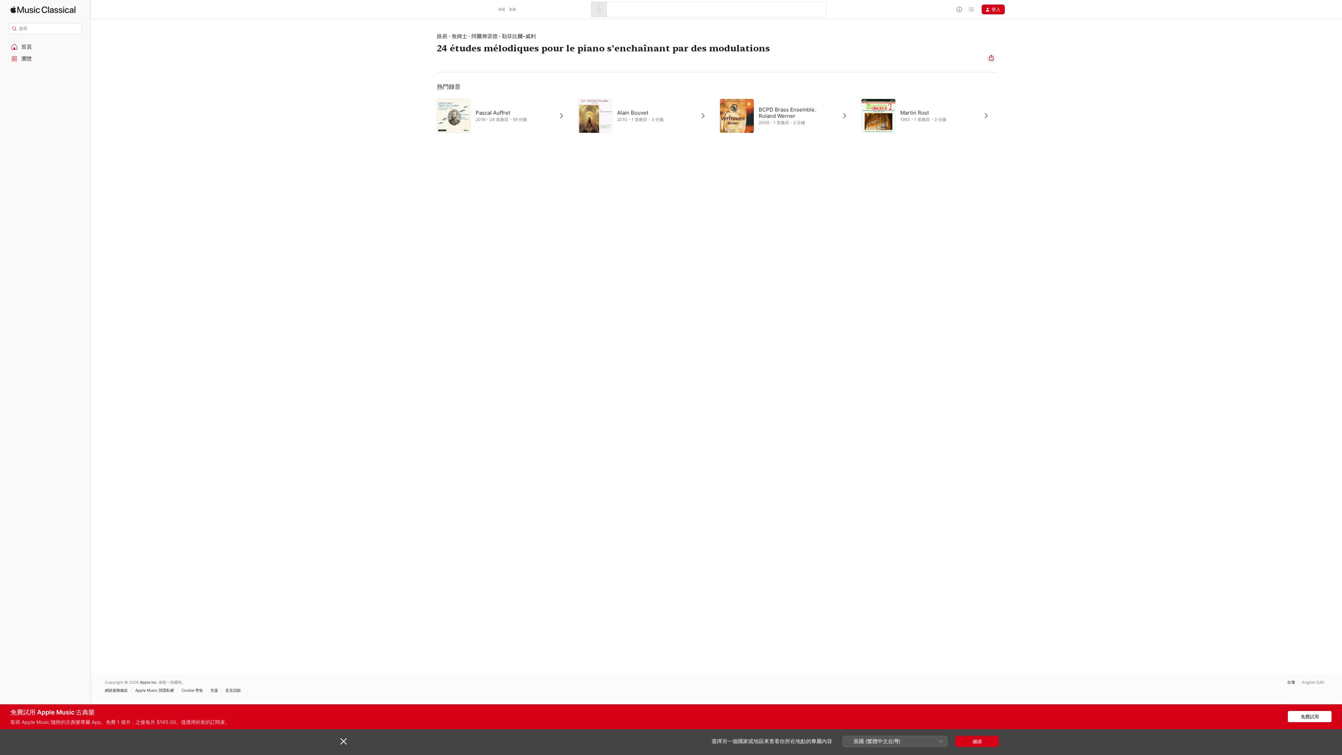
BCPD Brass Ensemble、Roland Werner (789, 112)
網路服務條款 (116, 690)
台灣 (1291, 682)
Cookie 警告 (192, 690)
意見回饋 (233, 690)
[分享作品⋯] (991, 59)
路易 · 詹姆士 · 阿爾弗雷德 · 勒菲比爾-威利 (486, 36)
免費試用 (1310, 716)
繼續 (977, 741)
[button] (45, 47)
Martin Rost (914, 112)
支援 (214, 690)
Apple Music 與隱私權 (154, 690)
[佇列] (971, 9)
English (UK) (1313, 682)
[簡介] (959, 9)
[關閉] (343, 741)
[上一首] (501, 9)
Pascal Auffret (493, 112)
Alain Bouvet (632, 112)
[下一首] (512, 9)
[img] (42, 9)
